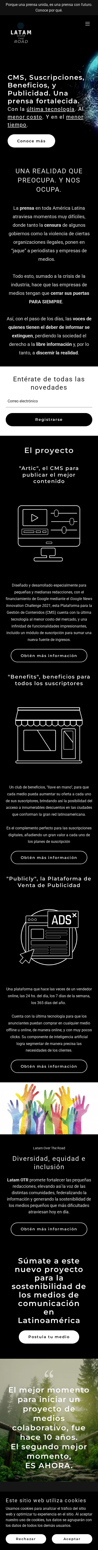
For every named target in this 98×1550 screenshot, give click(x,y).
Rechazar (26, 1539)
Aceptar (72, 1539)
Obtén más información (49, 655)
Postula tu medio (49, 1337)
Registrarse (49, 419)
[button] (87, 23)
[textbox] (49, 401)
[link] (21, 24)
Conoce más (31, 141)
